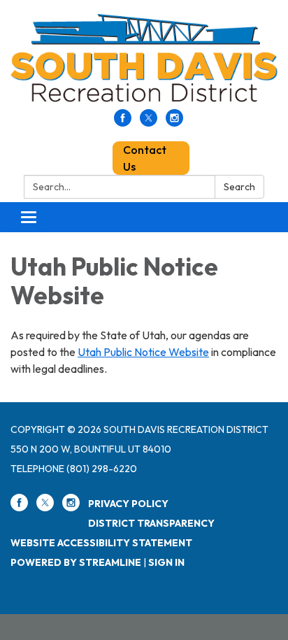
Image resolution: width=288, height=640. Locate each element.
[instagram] (174, 122)
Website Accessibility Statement (101, 542)
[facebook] (122, 122)
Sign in (166, 562)
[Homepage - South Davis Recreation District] (144, 61)
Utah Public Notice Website (143, 352)
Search (239, 186)
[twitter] (148, 122)
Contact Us (144, 158)
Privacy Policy (128, 503)
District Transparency (151, 523)
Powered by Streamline (75, 562)
